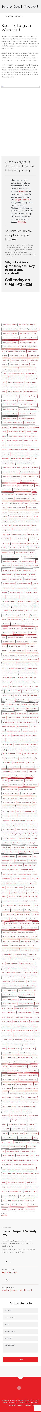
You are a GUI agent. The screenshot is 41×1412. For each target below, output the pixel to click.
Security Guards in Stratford (28, 1169)
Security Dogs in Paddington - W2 (10, 901)
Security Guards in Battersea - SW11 (27, 990)
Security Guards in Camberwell (25, 1012)
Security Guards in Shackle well (17, 1146)
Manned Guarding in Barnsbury (10, 329)
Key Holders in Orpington (16, 686)
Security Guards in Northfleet (19, 1120)
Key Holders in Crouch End (17, 610)
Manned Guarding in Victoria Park (19, 539)
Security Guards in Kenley (9, 1084)
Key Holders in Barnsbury (8, 570)
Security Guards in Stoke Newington (11, 1169)
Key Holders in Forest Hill (28, 628)
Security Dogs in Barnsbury (19, 771)
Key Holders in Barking (18, 565)
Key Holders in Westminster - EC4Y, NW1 (12, 753)
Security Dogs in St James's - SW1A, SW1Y (27, 936)
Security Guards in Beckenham (26, 994)
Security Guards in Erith (28, 1048)
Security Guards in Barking (14, 986)
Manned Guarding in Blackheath (29, 337)
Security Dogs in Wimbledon (31, 972)
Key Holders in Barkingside (32, 565)
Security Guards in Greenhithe (21, 1062)
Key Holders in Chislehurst (27, 597)
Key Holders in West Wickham (30, 749)
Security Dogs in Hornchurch (24, 856)
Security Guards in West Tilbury (10, 1196)
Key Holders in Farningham (18, 624)
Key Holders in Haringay (31, 637)
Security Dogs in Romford (8, 914)
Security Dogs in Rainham (31, 910)
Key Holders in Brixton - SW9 (23, 583)
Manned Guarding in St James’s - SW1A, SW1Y (21, 516)
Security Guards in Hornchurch (10, 1079)
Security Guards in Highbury (9, 1075)
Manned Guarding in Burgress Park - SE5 (15, 351)
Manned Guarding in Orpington (10, 472)
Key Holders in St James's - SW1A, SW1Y (26, 722)
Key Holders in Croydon (31, 610)
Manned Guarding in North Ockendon (12, 467)
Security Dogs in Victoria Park (18, 959)
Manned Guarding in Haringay (10, 413)
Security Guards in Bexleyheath (10, 999)
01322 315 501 (9, 1272)
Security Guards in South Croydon (25, 1155)
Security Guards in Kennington (24, 1084)
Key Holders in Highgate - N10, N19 (17, 646)
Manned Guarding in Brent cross (27, 342)
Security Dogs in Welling (12, 963)
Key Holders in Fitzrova (14, 628)
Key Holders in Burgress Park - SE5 (20, 588)
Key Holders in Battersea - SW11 (24, 570)
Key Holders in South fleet (14, 717)
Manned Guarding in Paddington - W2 (29, 472)
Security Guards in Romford (25, 1137)
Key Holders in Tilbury (12, 740)
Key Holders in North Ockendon (23, 682)
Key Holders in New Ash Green (27, 673)
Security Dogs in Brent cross (30, 784)
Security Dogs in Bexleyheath (16, 780)
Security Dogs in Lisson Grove (9, 874)
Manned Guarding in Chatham (19, 360)
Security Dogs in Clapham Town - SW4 (25, 807)
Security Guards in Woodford (16, 1209)
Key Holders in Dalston (22, 615)
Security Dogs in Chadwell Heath (27, 798)
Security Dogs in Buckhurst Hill (26, 789)
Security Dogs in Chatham (9, 802)
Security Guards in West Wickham (28, 1196)
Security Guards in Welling (30, 1191)
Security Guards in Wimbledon (19, 1205)
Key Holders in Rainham (8, 699)
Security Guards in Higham (31, 1070)
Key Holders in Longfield (23, 664)
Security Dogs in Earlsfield (14, 825)
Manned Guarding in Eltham (15, 391)
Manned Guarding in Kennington (16, 431)
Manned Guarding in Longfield (14, 445)
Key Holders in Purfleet (20, 695)
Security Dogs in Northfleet (15, 896)
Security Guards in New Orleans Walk (11, 1111)
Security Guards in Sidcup (13, 1151)
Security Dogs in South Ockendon (26, 932)
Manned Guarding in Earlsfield (15, 387)
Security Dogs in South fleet (9, 932)
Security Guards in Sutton (18, 1178)
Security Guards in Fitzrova (9, 1057)
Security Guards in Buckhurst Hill (23, 1008)
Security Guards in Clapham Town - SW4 (22, 1026)
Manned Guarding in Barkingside (27, 324)
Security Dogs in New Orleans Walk (15, 887)
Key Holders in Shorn (20, 708)
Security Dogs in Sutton (13, 950)
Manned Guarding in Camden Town (18, 355)
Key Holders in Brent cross (9, 583)
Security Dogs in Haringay (18, 847)
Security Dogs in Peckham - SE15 (28, 901)
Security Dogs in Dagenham (18, 820)
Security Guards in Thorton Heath (16, 1182)
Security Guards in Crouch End (21, 1035)
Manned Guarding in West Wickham (18, 548)
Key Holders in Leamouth (31, 659)
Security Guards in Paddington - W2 (17, 1124)
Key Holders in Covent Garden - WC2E (22, 606)
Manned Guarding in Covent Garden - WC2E (13, 373)
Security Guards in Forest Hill (25, 1057)
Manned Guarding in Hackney (10, 409)
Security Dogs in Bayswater (18, 775)
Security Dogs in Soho (15, 927)
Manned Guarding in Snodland (20, 503)
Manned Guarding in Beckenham (28, 333)
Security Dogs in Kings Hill (16, 865)
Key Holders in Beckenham (20, 574)
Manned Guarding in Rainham (25, 485)
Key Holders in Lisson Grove (9, 664)
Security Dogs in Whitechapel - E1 (14, 972)
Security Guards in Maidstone (29, 1097)
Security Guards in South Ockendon (22, 1160)
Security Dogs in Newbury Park (18, 892)
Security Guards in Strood (9, 1173)
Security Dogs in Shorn (11, 923)
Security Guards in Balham (18, 981)
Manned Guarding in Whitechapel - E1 (25, 552)
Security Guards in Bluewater (9, 1003)
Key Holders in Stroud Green (13, 731)
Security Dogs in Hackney (19, 843)
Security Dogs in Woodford (25, 977)
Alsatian (22, 191)
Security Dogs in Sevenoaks (17, 918)
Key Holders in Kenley (32, 650)
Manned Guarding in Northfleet (30, 467)
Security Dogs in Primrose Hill (25, 905)
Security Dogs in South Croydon (30, 927)
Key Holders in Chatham (12, 597)
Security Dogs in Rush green (23, 914)
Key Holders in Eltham (29, 619)
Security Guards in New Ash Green (26, 1106)
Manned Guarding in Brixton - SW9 (11, 346)
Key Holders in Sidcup (32, 708)
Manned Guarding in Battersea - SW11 (29, 329)
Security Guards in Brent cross (26, 1003)
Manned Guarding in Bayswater (10, 333)
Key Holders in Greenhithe (20, 632)
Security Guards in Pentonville (19, 1129)
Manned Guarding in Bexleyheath (11, 337)
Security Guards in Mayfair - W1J (30, 1102)
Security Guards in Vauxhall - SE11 (15, 1187)
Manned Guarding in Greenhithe (28, 405)
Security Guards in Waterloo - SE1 (14, 1191)
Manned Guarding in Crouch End (17, 378)
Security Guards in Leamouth (17, 1093)
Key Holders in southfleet (8, 722)
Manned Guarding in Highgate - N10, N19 (12, 422)
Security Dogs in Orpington (30, 896)
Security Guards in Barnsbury (9, 990)
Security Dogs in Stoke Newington (11, 941)
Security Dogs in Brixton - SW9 (10, 789)
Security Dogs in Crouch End (25, 816)
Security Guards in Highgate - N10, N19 (28, 1075)
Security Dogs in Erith (21, 829)
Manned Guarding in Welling (19, 543)
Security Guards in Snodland (28, 1151)
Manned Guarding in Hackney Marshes (28, 409)
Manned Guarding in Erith (30, 391)
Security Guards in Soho (8, 1155)
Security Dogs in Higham (11, 851)
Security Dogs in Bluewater (15, 784)
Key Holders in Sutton (28, 731)
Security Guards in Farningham (10, 1053)
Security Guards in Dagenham (16, 1039)
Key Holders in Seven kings (13, 704)
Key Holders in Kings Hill (23, 655)
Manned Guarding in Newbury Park (25, 463)
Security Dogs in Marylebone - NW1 (21, 878)
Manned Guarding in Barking (9, 324)
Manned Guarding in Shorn (22, 498)
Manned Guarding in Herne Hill (27, 413)
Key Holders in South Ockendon (30, 717)
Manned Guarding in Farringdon (28, 396)
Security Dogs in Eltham (8, 829)
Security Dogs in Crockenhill (9, 816)
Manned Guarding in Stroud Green (21, 525)
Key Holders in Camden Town (16, 592)
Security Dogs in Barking (13, 767)
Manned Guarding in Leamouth (14, 440)
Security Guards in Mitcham (9, 1106)
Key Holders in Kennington (9, 655)
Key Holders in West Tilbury (14, 749)
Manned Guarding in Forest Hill (26, 400)
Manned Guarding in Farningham (11, 396)
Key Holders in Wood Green (26, 758)
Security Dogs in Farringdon (16, 834)
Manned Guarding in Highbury (26, 418)
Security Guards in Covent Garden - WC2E (23, 1030)
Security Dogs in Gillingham (24, 838)
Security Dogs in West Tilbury (27, 963)
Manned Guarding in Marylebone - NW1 (18, 449)
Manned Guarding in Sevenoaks (23, 494)
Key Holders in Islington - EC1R (17, 650)
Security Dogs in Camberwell (28, 793)
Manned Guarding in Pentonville (30, 476)
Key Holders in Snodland (8, 713)
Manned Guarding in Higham (10, 418)
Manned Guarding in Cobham (27, 369)
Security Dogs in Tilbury (20, 954)
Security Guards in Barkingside (30, 986)
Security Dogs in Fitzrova (31, 834)
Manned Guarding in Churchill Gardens (19, 364)
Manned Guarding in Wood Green (29, 556)
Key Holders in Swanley (17, 735)
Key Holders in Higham (22, 641)
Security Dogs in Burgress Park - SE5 (11, 793)
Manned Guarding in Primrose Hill (11, 480)
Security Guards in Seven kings (21, 1142)
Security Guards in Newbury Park (19, 1115)
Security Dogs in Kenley (20, 860)
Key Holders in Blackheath (16, 579)
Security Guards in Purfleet (16, 1133)
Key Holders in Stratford (22, 726)
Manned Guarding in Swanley (20, 530)
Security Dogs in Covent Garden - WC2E (26, 811)
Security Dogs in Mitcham (16, 883)
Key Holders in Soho (21, 713)
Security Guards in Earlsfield (14, 1044)
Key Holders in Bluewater (30, 579)
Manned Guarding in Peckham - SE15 (11, 476)
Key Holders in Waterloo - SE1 (22, 744)
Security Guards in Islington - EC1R (28, 1079)
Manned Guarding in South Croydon (16, 507)
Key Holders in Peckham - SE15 (13, 691)
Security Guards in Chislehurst (20, 1021)
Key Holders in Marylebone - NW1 (16, 668)
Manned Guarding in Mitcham (18, 454)
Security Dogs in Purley (17, 910)
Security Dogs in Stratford (27, 941)
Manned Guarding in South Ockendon (18, 512)
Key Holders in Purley (33, 695)
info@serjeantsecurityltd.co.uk (16, 1290)
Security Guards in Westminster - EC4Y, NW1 (13, 1200)
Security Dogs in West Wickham (10, 968)
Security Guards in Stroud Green (25, 1173)
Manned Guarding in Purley (9, 485)
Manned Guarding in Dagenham (15, 382)
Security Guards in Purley (31, 1133)
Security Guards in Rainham (9, 1137)
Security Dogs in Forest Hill (9, 838)
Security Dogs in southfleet (9, 936)
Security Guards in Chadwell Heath (24, 1017)
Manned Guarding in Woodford (10, 561)
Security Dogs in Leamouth (27, 869)
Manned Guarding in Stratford (25, 521)
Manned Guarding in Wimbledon (10, 556)
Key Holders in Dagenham (9, 615)
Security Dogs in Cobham (8, 811)
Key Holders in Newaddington (25, 677)
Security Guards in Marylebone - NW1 (11, 1102)
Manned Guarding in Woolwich (27, 561)
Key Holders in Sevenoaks (28, 704)
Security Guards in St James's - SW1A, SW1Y (24, 1164)
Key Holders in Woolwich (19, 762)
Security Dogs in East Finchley (29, 825)
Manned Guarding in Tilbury (19, 534)
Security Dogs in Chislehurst (24, 802)
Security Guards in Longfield (13, 1097)
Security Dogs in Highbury (26, 851)
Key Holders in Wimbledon (11, 758)
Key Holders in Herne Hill (8, 641)
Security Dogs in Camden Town (10, 798)
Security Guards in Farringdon (27, 1053)
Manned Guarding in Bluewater (10, 342)
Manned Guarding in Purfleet (28, 480)
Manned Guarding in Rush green (22, 489)
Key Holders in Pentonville (29, 691)
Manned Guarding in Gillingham (10, 405)
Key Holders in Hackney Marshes (15, 637)
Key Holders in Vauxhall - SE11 (27, 740)
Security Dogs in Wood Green (9, 977)
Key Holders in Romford (21, 699)
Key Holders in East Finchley (14, 619)
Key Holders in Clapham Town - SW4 (26, 601)
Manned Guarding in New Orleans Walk (20, 458)
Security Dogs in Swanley (27, 950)
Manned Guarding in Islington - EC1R (19, 427)
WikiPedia (22, 222)
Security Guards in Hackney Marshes (17, 1066)
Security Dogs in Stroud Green (18, 945)
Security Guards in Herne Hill (15, 1070)
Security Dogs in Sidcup (24, 923)
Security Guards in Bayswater (9, 994)
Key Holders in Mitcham (11, 673)
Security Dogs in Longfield (25, 874)
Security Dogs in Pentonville (9, 905)
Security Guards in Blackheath (27, 999)
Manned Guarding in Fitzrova (10, 400)
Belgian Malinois (22, 199)
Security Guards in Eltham (14, 1048)
